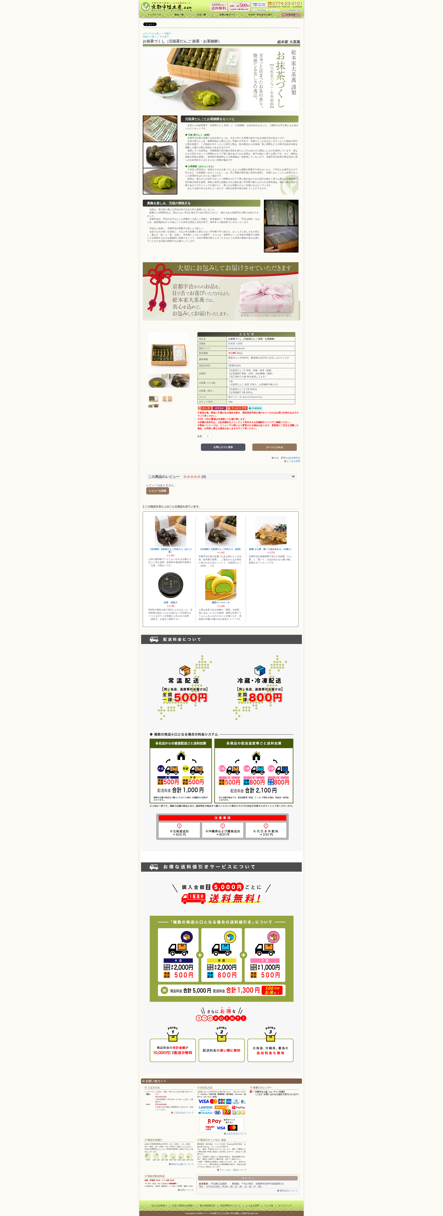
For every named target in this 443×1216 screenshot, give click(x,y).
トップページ (153, 14)
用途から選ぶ (149, 36)
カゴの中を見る (259, 10)
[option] (168, 360)
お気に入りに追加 (223, 447)
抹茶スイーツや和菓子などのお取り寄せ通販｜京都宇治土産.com (228, 1213)
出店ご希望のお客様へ (183, 1205)
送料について (187, 1190)
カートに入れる (274, 447)
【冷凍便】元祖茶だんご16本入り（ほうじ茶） (170, 550)
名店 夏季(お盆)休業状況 (287, 458)
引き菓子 (164, 36)
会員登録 (291, 14)
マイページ (274, 10)
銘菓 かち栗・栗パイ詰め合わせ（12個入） (271, 549)
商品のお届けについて (182, 1164)
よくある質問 (293, 461)
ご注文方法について (184, 1112)
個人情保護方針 (207, 1205)
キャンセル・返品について (233, 1170)
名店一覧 (201, 14)
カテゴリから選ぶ (152, 33)
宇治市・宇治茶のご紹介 (260, 14)
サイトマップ (285, 1205)
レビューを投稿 (157, 490)
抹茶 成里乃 (170, 602)
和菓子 (167, 33)
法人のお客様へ (159, 1205)
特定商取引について (230, 1205)
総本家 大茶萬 (288, 42)
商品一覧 (179, 14)
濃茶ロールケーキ (221, 602)
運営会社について (289, 1190)
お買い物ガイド (227, 14)
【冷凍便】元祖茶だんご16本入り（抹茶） (220, 549)
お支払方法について (236, 1133)
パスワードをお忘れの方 (292, 10)
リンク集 (268, 1205)
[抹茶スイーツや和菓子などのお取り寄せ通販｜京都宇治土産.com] (167, 6)
